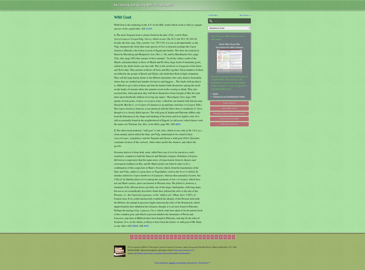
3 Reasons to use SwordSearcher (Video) (229, 97)
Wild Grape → (245, 15)
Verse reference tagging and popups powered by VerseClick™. (182, 262)
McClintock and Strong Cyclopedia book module (153, 253)
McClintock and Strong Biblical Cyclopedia (143, 5)
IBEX (178, 124)
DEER (135, 225)
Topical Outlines (229, 103)
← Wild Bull (213, 15)
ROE (146, 225)
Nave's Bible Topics (229, 108)
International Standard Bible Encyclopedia (229, 114)
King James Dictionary (229, 124)
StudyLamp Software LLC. (183, 250)
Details (215, 94)
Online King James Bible (229, 119)
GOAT (149, 28)
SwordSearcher (184, 253)
